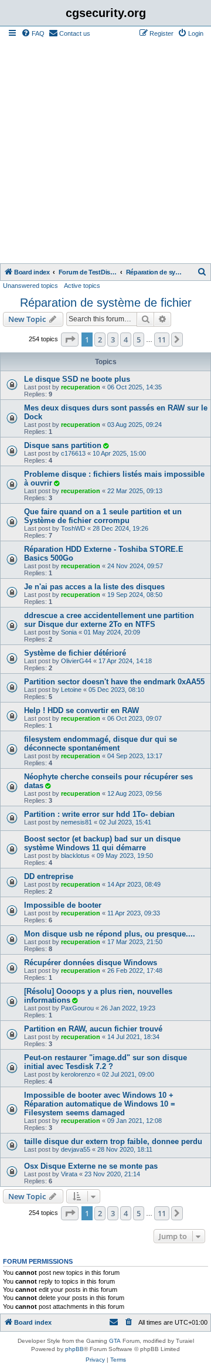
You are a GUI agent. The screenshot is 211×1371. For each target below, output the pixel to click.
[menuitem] (33, 33)
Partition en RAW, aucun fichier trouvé (93, 1028)
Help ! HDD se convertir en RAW (81, 710)
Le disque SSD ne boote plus (77, 379)
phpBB (74, 1349)
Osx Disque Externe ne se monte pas (91, 1166)
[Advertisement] (105, 151)
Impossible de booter (62, 905)
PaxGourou (77, 1008)
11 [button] (162, 339)
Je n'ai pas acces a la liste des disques (94, 586)
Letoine (71, 689)
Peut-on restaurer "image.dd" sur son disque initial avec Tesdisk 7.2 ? (105, 1062)
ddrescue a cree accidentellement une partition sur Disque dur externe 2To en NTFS (109, 620)
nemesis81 (76, 822)
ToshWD (73, 528)
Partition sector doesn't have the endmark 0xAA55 (114, 681)
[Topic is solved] (105, 445)
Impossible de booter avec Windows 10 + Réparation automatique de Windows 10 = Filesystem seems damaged (99, 1104)
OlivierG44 (76, 660)
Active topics (82, 285)
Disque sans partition (62, 445)
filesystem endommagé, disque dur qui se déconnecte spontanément (100, 743)
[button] (70, 339)
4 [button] (126, 339)
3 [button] (113, 339)
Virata (69, 1173)
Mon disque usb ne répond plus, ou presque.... (109, 933)
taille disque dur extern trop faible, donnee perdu (113, 1141)
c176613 (73, 453)
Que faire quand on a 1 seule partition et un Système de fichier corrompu (103, 516)
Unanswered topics (30, 285)
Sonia (69, 632)
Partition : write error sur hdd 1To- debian (99, 814)
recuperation (80, 387)
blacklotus (75, 855)
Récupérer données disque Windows (90, 962)
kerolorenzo (78, 1074)
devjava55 (75, 1149)
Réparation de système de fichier (106, 302)
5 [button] (139, 339)
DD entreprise (48, 876)
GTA (115, 1341)
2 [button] (100, 339)
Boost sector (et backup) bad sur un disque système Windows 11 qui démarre (102, 843)
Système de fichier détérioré (75, 653)
